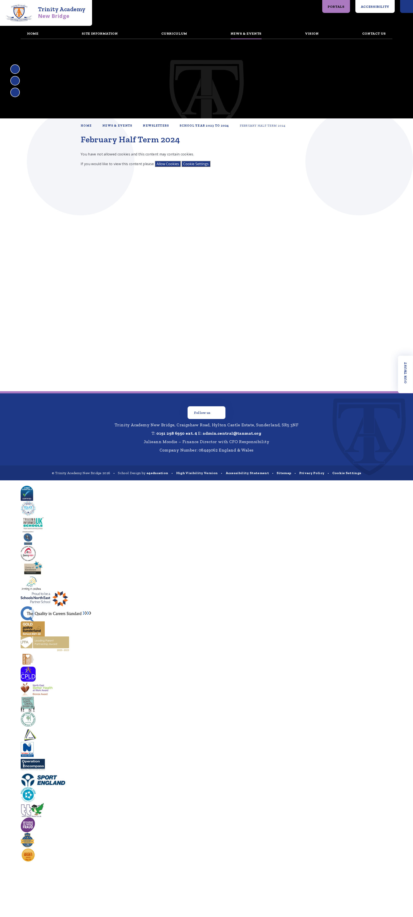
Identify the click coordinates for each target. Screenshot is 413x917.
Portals (336, 7)
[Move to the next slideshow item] (15, 80)
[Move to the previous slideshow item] (15, 69)
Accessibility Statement (247, 473)
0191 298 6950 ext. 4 (176, 433)
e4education (157, 473)
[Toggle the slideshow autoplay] (15, 92)
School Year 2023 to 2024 (204, 125)
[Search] (406, 6)
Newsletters (156, 125)
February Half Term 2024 (263, 125)
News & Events (117, 125)
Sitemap (284, 473)
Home (86, 125)
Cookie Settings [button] (346, 473)
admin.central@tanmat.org (232, 433)
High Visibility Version (197, 473)
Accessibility (375, 7)
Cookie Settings (196, 163)
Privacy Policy (311, 473)
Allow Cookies (168, 163)
